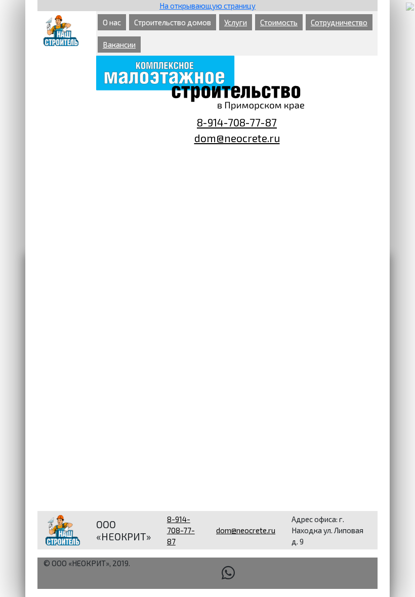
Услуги (235, 22)
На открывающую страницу (207, 5)
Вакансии (119, 44)
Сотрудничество (339, 22)
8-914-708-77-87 (237, 122)
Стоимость (279, 22)
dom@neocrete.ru (237, 138)
